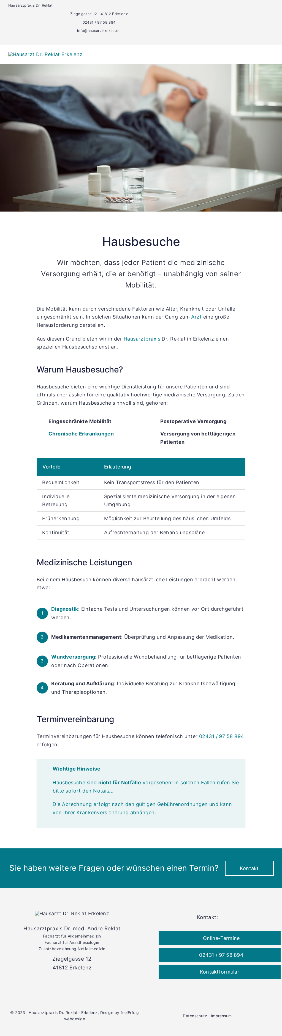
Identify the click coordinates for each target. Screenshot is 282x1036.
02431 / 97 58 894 (221, 736)
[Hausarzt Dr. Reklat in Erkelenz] (45, 54)
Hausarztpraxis (142, 339)
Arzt (196, 317)
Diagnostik (64, 609)
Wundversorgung (73, 657)
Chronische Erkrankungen (81, 434)
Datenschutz (195, 1015)
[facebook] (180, 38)
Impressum (221, 1015)
